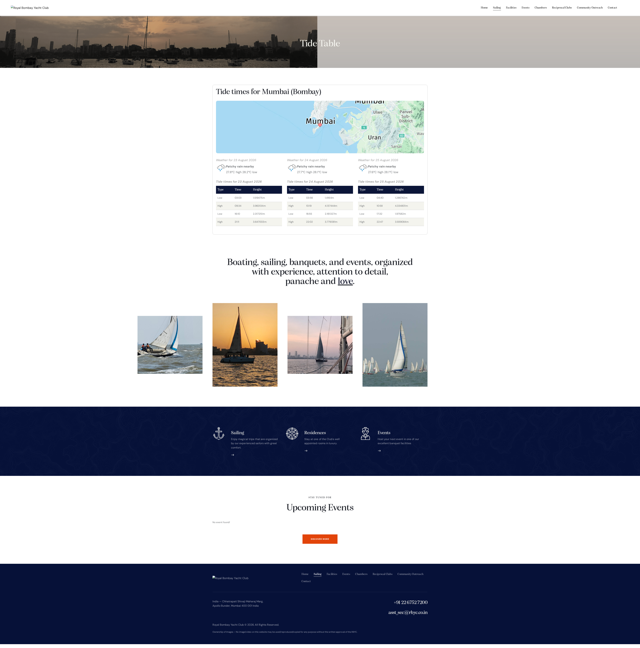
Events (384, 433)
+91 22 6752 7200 (411, 602)
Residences (315, 433)
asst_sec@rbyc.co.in (408, 612)
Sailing (237, 433)
